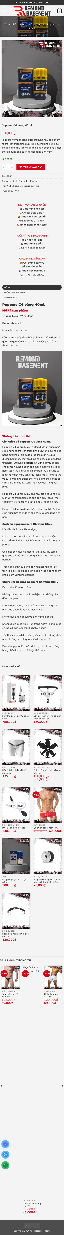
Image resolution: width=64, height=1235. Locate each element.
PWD (16, 191)
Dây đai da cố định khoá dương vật (14, 771)
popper (18, 186)
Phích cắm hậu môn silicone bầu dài (47, 771)
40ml (32, 28)
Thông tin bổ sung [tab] (14, 292)
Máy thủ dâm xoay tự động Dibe (15, 717)
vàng (36, 186)
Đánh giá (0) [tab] (10, 297)
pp (32, 186)
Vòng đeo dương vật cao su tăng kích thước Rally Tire (47, 880)
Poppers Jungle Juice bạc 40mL (14, 880)
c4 (13, 186)
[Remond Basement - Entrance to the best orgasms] (32, 11)
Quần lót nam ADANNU (51, 995)
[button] (4, 11)
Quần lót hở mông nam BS (32, 1205)
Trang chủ (10, 24)
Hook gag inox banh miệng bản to (15, 935)
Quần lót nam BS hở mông (10, 995)
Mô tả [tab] (7, 287)
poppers (26, 186)
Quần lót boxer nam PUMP (47, 827)
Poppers (52, 24)
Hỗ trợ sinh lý (36, 24)
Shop (22, 24)
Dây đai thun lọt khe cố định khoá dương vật (47, 717)
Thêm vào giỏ (32, 167)
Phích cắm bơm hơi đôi (13, 827)
